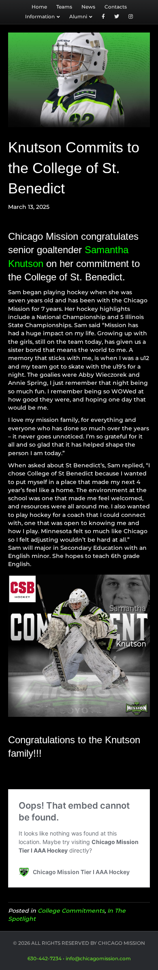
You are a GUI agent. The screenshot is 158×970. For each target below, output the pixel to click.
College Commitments (71, 910)
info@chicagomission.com (98, 958)
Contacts (116, 7)
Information (40, 16)
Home (39, 7)
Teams (64, 7)
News (88, 7)
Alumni (78, 16)
